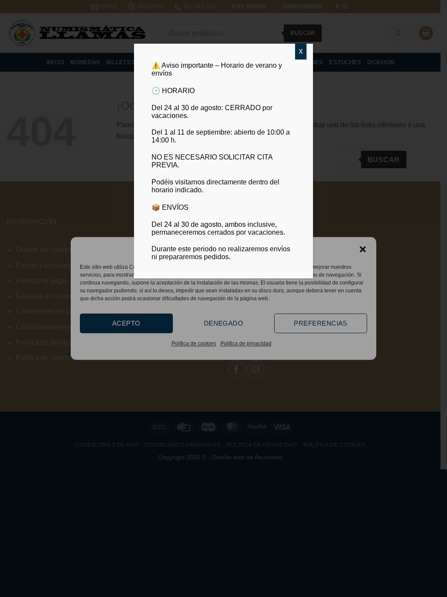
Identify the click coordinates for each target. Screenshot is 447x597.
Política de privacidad (246, 343)
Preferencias (320, 323)
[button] (362, 249)
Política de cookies (194, 343)
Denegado (224, 323)
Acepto (126, 323)
